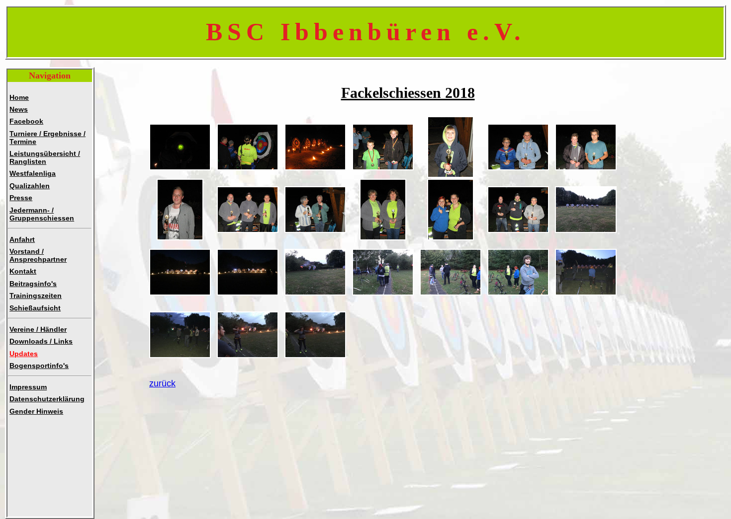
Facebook (26, 121)
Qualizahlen (29, 186)
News (18, 109)
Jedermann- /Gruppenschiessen (41, 214)
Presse (20, 198)
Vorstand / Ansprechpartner (38, 255)
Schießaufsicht (35, 308)
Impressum (28, 387)
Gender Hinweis (36, 411)
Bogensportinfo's (39, 366)
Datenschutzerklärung (47, 399)
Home (19, 97)
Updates (23, 354)
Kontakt (22, 271)
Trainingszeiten (35, 295)
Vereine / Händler (38, 329)
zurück (162, 383)
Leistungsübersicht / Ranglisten (44, 157)
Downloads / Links (41, 341)
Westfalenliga (32, 173)
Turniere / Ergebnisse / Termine (47, 138)
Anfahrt (22, 239)
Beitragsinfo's (33, 284)
